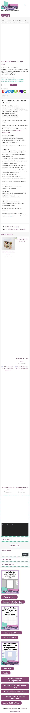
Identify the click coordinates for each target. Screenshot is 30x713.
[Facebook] (6, 91)
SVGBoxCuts (10, 708)
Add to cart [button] (8, 256)
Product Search (6, 550)
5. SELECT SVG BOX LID (10, 20)
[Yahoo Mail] (21, 91)
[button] (4, 510)
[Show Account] (25, 6)
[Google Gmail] (18, 91)
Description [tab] (4, 96)
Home (2, 20)
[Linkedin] (12, 91)
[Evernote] (15, 91)
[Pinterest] (3, 91)
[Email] (24, 91)
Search (25, 554)
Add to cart (13, 85)
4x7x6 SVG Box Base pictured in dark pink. (12, 81)
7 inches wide (22, 229)
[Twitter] (9, 91)
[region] (15, 516)
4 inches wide (14, 229)
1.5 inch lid (7, 229)
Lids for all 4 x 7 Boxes (9, 22)
